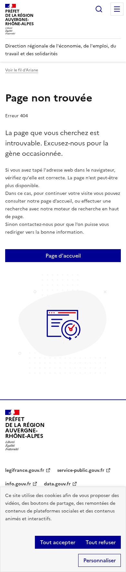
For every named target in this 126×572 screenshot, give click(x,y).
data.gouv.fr (57, 484)
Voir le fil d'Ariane (21, 70)
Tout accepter (57, 542)
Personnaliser (99, 560)
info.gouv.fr (18, 484)
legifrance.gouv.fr (24, 470)
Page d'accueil (63, 256)
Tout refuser (101, 542)
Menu (116, 9)
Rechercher (98, 9)
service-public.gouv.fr (80, 470)
